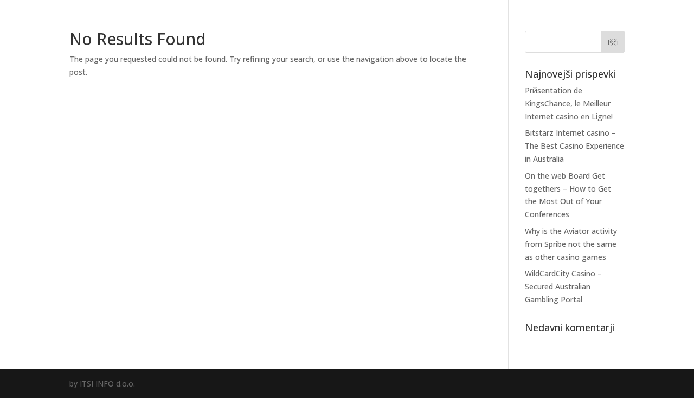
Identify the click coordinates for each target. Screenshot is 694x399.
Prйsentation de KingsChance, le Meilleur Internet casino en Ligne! (569, 103)
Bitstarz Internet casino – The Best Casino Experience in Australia (574, 146)
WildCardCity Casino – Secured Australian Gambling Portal (563, 286)
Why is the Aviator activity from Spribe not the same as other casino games (571, 244)
